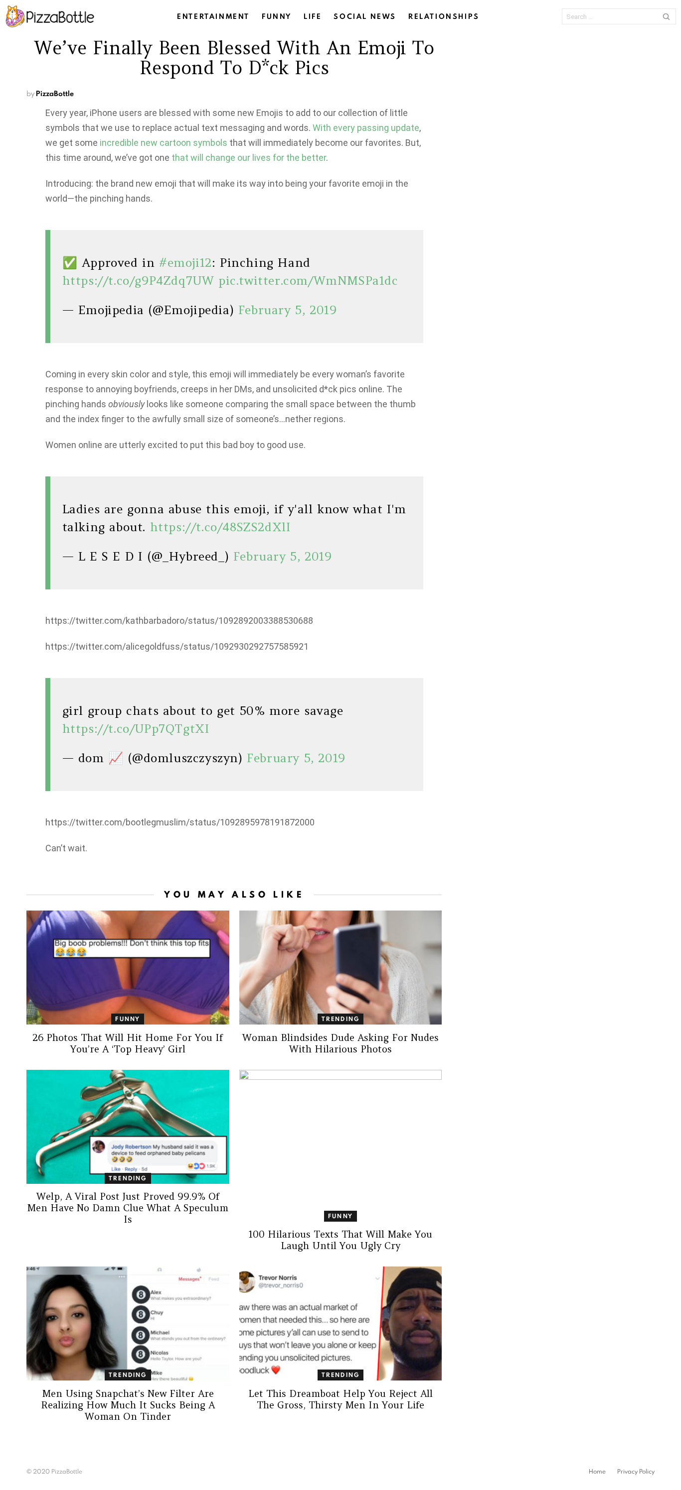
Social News (365, 16)
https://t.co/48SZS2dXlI (220, 527)
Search (666, 16)
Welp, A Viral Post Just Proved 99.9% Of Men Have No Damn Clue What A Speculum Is (127, 1207)
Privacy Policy (636, 1471)
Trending (341, 1019)
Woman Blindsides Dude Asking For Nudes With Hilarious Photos (340, 1043)
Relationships (444, 16)
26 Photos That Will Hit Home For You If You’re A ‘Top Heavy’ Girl (127, 1043)
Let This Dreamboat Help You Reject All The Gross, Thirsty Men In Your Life (340, 1399)
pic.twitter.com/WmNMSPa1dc (308, 280)
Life (313, 16)
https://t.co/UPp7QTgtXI (136, 728)
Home (597, 1471)
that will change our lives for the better (248, 157)
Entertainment (213, 16)
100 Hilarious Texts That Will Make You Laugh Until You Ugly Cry (340, 1240)
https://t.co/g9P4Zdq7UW (138, 280)
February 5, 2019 (287, 310)
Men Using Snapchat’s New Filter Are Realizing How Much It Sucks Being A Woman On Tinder (128, 1404)
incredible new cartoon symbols (163, 142)
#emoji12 (185, 262)
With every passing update (366, 127)
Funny (277, 16)
